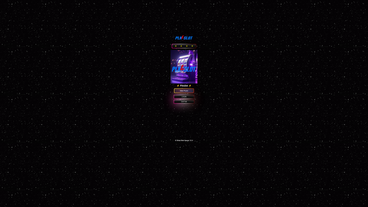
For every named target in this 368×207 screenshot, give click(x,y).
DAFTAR (184, 102)
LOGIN (184, 97)
